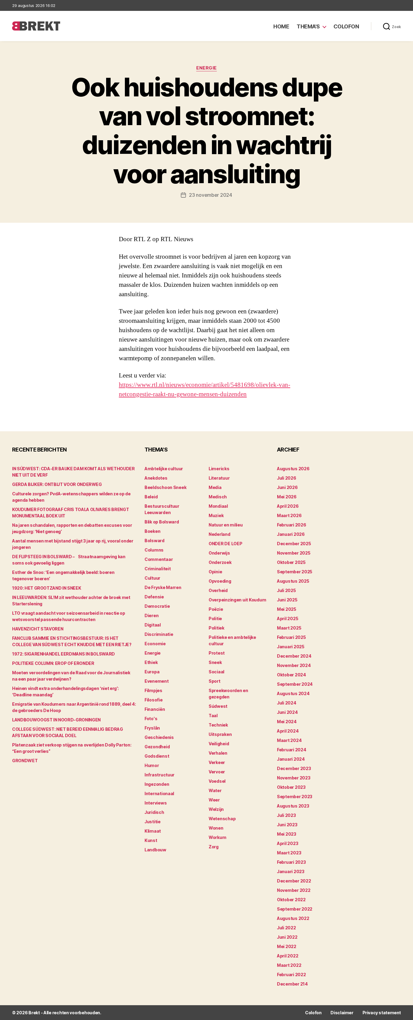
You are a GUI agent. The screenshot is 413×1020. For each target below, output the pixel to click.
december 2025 (294, 543)
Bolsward (154, 540)
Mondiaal (218, 506)
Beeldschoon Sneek (165, 487)
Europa (152, 671)
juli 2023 (286, 815)
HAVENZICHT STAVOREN (37, 628)
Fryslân (152, 727)
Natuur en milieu (226, 524)
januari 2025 (290, 646)
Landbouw (155, 849)
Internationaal (159, 793)
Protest (217, 653)
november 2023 (294, 777)
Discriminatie (159, 634)
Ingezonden (157, 784)
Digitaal (153, 624)
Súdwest (218, 706)
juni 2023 (287, 824)
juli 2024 (286, 702)
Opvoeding (220, 581)
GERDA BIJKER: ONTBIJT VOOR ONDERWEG (57, 484)
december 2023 (294, 768)
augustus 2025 (293, 581)
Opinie (215, 571)
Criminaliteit (158, 568)
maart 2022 (289, 965)
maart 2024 (289, 740)
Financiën (155, 709)
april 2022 (287, 955)
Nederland (219, 534)
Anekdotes (156, 478)
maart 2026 (289, 515)
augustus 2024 (293, 693)
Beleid (151, 496)
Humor (152, 765)
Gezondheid (157, 746)
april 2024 (287, 730)
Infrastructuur (159, 774)
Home (281, 26)
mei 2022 (286, 946)
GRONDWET (24, 760)
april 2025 (287, 618)
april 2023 (287, 843)
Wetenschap (222, 818)
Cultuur (152, 578)
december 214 (292, 983)
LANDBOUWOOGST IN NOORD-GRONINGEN (56, 719)
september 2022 (294, 909)
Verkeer (217, 762)
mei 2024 (287, 721)
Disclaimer (341, 1012)
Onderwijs (219, 552)
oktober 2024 (291, 674)
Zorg (214, 846)
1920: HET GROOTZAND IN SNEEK (46, 588)
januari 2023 (290, 871)
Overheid (218, 590)
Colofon (346, 26)
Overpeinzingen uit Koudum (237, 599)
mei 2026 (287, 496)
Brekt (34, 1012)
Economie (155, 643)
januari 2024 (291, 759)
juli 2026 (286, 478)
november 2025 (294, 552)
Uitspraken (220, 734)
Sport (214, 681)
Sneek (215, 662)
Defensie (154, 596)
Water (215, 790)
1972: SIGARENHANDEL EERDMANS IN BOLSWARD (63, 653)
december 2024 (294, 656)
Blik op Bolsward (162, 521)
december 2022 (294, 880)
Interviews (156, 802)
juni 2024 (287, 712)
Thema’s (308, 26)
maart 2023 (289, 852)
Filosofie (154, 699)
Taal (213, 715)
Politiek (216, 627)
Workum (217, 837)
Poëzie (216, 609)
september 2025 (294, 571)
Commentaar (159, 559)
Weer (214, 799)
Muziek (216, 515)
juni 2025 (287, 599)
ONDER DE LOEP (225, 543)
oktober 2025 (291, 562)
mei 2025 (286, 609)
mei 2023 (286, 834)
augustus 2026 (293, 468)
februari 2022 (291, 974)
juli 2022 (286, 927)
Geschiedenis (159, 737)
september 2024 (295, 684)
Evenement (157, 681)
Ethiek (151, 662)
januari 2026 (291, 534)
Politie (215, 618)
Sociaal (216, 671)
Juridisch (154, 812)
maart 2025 (289, 627)
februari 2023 (291, 862)
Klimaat (153, 831)
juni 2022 (287, 937)
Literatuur (219, 478)
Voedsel (217, 781)
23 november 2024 (210, 195)
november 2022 (294, 890)
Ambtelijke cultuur (164, 468)
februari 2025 (291, 637)
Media (215, 487)
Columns (154, 549)
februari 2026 (291, 524)
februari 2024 (291, 749)
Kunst (151, 840)
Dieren (151, 615)
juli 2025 (286, 590)
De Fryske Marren (163, 587)
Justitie (153, 821)
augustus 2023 (293, 805)
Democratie (157, 606)
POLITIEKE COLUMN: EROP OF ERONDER (53, 663)
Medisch (218, 496)
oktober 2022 (291, 899)
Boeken (152, 531)
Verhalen (218, 753)
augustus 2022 (293, 918)
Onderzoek (220, 562)
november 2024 (294, 665)
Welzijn (216, 809)
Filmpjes (153, 690)
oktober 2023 (291, 787)
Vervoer (217, 771)
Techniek (218, 724)
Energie (206, 68)
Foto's (151, 718)
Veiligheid (219, 743)
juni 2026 (287, 487)
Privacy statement (382, 1012)
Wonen (216, 828)
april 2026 (287, 506)
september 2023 (294, 796)
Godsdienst (157, 756)
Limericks (219, 468)
